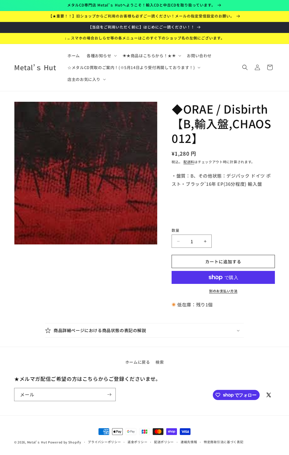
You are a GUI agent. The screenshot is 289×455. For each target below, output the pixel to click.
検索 (160, 362)
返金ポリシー (137, 441)
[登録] (109, 394)
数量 (175, 230)
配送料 (188, 161)
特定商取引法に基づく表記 (223, 441)
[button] (101, 55)
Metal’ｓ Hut (37, 442)
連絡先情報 (189, 441)
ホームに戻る (137, 362)
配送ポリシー (164, 441)
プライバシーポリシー (104, 441)
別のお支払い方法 (223, 290)
